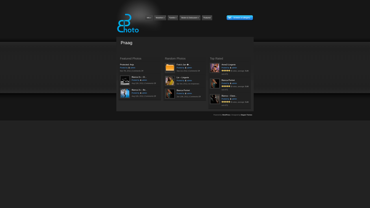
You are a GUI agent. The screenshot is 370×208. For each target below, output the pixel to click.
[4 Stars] (228, 71)
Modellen (160, 18)
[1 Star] (222, 71)
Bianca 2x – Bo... (139, 90)
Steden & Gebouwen (190, 18)
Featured (207, 18)
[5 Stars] (229, 71)
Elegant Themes (246, 115)
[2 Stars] (224, 71)
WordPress (226, 115)
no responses (193, 84)
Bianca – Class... (229, 96)
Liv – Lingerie (183, 77)
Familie (172, 18)
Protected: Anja (127, 64)
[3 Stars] (226, 71)
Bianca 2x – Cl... (139, 77)
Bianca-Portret (183, 90)
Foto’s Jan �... (183, 64)
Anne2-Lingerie (229, 64)
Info (149, 18)
